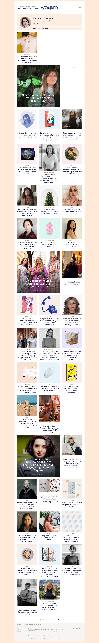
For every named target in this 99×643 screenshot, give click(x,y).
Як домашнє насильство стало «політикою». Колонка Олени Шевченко (27, 245)
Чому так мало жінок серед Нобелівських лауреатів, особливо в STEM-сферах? (27, 538)
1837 (72, 380)
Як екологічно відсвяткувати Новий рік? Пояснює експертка (49, 211)
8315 (50, 126)
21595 (50, 380)
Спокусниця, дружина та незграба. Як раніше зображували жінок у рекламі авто (71, 136)
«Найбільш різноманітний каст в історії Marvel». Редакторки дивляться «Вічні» (27, 423)
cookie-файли (44, 638)
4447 (50, 168)
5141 (72, 275)
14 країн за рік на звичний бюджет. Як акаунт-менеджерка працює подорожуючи (49, 606)
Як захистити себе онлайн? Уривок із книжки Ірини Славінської (71, 389)
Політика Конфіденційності (31, 624)
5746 (28, 496)
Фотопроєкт (27, 54)
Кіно (27, 417)
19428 (50, 597)
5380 (72, 126)
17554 (50, 529)
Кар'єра (34, 6)
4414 (28, 413)
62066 (28, 380)
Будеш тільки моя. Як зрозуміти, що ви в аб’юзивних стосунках (27, 135)
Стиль (31, 8)
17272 (28, 345)
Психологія (27, 131)
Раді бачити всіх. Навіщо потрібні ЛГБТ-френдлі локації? (72, 505)
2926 (28, 529)
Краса (19, 8)
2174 (28, 161)
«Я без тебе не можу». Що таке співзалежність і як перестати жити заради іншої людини (27, 389)
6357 (50, 562)
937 (50, 489)
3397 (28, 604)
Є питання (71, 500)
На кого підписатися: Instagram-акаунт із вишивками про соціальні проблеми (49, 499)
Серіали (27, 207)
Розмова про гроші (49, 240)
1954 (50, 203)
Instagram (79, 628)
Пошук (70, 7)
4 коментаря (36, 28)
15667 (50, 236)
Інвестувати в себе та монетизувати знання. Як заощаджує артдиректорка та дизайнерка (72, 463)
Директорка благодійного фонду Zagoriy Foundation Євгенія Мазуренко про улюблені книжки (49, 178)
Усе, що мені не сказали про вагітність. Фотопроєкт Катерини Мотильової (27, 59)
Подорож (49, 424)
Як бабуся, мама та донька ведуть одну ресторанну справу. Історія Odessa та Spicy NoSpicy (27, 355)
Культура (25, 8)
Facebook (74, 628)
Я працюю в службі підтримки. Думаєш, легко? (49, 537)
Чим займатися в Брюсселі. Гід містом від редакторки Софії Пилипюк (49, 429)
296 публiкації (45, 28)
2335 (72, 203)
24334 (50, 345)
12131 (72, 529)
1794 (28, 236)
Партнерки (27, 349)
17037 (28, 126)
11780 (28, 562)
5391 (72, 562)
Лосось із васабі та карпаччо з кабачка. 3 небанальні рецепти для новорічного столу (72, 171)
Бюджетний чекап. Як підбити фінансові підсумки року (49, 244)
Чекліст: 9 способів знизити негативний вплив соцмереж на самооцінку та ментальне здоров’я (49, 572)
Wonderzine (19, 629)
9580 (28, 50)
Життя (22, 6)
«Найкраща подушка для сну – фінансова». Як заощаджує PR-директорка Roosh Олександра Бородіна (49, 355)
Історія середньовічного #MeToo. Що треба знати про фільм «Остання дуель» (27, 506)
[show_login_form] (80, 7)
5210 (50, 420)
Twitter (77, 628)
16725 (72, 453)
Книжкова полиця (49, 172)
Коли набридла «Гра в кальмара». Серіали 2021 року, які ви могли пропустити (27, 212)
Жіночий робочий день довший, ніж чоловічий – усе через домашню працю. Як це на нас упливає (72, 355)
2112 (28, 312)
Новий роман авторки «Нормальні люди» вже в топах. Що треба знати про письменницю (72, 571)
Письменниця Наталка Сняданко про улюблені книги (27, 612)
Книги (49, 131)
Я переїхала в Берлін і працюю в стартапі (71, 283)
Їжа (71, 165)
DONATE (36, 8)
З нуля (71, 280)
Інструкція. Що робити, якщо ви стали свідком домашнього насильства (49, 322)
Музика (27, 165)
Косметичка (71, 316)
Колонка (71, 131)
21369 (72, 236)
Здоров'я (28, 6)
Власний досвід (38, 92)
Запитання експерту (49, 207)
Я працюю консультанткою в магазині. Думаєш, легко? (71, 245)
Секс (49, 384)
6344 (50, 312)
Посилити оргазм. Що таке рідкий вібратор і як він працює (49, 388)
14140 (72, 312)
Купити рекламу (72, 67)
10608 (28, 203)
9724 (72, 345)
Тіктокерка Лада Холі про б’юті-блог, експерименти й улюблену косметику (72, 322)
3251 (72, 496)
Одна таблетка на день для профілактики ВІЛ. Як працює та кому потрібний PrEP (71, 538)
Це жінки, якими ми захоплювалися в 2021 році (72, 211)
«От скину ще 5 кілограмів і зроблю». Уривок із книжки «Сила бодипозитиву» (27, 322)
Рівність (49, 316)
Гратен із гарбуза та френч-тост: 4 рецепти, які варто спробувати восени (27, 571)
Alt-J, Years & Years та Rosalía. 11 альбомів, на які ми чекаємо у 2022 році (27, 171)
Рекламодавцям (20, 624)
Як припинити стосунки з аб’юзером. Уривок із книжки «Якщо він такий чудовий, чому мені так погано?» (50, 137)
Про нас (39, 624)
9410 (72, 161)
